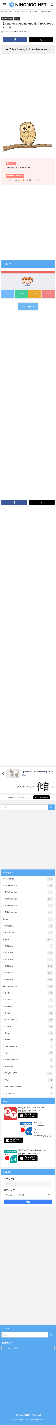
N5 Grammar (28, 912)
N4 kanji (28, 973)
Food (28, 1013)
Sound (28, 1033)
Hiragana (28, 926)
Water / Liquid (28, 1060)
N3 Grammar (28, 899)
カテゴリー (9, 1190)
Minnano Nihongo (28, 1087)
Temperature (28, 1046)
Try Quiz (26, 306)
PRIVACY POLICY (22, 1415)
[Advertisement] (28, 84)
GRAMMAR (33, 11)
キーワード (9, 1178)
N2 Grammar (28, 892)
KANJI (24, 11)
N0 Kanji (28, 946)
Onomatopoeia (7, 18)
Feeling (28, 1006)
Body (28, 993)
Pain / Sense (28, 1020)
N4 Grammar (28, 905)
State (28, 1040)
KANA (17, 11)
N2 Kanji (28, 959)
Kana (27, 919)
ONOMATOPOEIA (46, 11)
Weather (28, 1066)
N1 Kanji (28, 953)
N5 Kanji (28, 979)
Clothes (28, 999)
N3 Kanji (28, 966)
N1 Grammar (28, 885)
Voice (17, 18)
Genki (28, 1080)
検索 (28, 1202)
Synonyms (28, 1093)
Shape (28, 1026)
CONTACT (36, 1415)
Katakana (28, 932)
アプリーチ (36, 1111)
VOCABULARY (6, 11)
